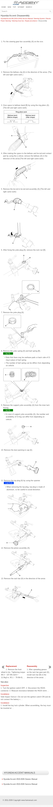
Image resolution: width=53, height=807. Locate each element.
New (9, 7)
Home (3, 7)
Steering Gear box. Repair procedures (24, 21)
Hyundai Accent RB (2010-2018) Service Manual (17, 18)
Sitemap (21, 7)
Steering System (39, 18)
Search (29, 7)
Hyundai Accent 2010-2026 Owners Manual (20, 779)
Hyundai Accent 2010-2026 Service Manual (20, 784)
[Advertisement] (26, 31)
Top (14, 7)
